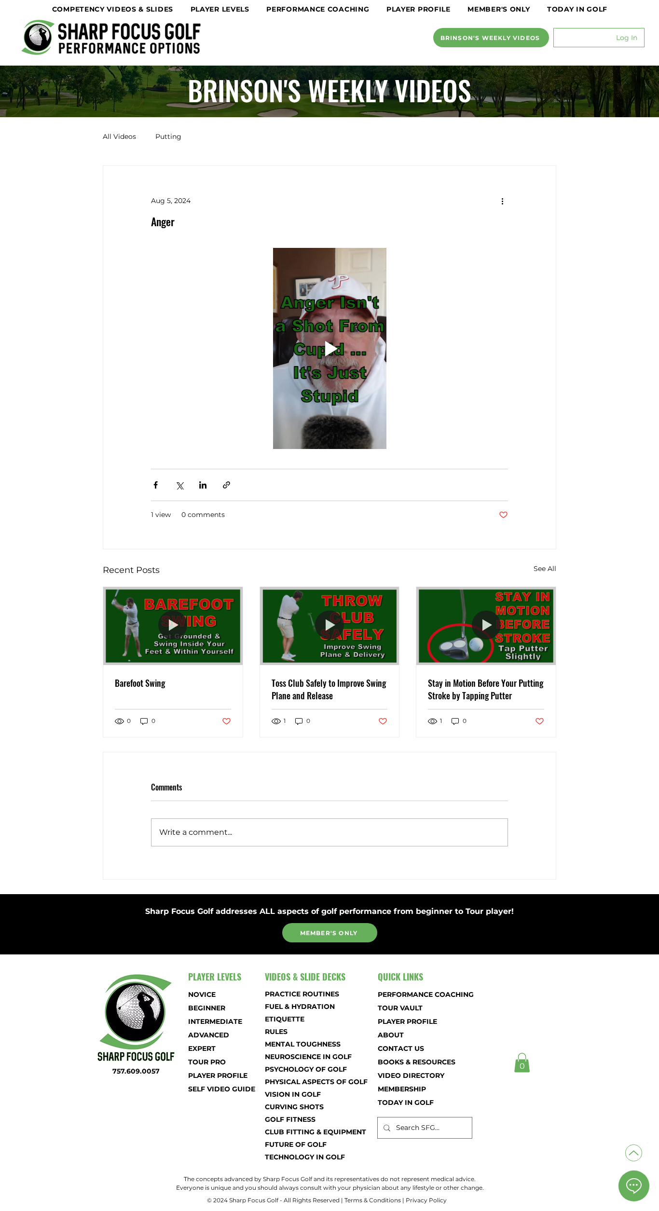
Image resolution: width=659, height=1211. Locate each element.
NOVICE (202, 994)
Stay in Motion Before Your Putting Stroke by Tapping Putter (485, 689)
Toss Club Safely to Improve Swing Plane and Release (329, 689)
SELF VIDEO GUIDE (221, 1089)
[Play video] (329, 348)
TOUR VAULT (400, 1008)
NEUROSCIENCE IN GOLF (299, 1056)
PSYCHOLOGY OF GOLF (299, 1069)
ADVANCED (208, 1035)
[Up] (633, 1152)
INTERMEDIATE (215, 1021)
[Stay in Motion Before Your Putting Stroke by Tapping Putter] (486, 626)
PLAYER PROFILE (217, 1075)
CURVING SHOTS (294, 1106)
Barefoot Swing (140, 683)
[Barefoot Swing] (173, 626)
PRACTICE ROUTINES (299, 994)
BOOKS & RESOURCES (412, 1062)
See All (545, 568)
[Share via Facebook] (155, 485)
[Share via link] (226, 485)
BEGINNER (206, 1008)
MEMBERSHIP (402, 1089)
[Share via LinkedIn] (202, 485)
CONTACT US (401, 1048)
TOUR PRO (207, 1062)
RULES (276, 1031)
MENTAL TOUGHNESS (299, 1044)
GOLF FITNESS (290, 1119)
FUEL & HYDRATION (299, 1006)
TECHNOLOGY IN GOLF (299, 1157)
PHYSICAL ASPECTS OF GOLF (299, 1081)
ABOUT (391, 1035)
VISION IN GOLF (293, 1094)
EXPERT (202, 1048)
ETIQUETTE (284, 1019)
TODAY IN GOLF (406, 1102)
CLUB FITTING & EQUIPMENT (299, 1132)
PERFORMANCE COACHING (412, 994)
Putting (168, 136)
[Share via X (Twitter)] (179, 485)
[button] (112, 9)
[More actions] (502, 200)
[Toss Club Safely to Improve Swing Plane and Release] (329, 626)
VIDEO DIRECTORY (411, 1075)
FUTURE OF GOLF (296, 1144)
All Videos (119, 136)
